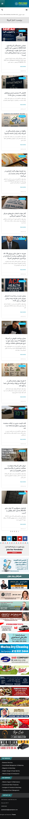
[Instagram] (4, 538)
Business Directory (7, 763)
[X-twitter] (14, 538)
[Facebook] (25, 538)
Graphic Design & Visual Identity (11, 771)
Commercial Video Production (10, 785)
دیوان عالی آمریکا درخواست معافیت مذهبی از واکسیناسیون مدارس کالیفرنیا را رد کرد (15, 468)
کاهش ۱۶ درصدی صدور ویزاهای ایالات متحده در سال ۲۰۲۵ (15, 94)
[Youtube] (19, 538)
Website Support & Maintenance (11, 782)
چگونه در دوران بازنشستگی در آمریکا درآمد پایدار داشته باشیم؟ (15, 132)
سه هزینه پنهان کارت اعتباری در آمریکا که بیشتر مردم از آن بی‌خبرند (15, 173)
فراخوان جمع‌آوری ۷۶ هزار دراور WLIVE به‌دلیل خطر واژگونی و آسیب (15, 510)
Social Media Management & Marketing (12, 765)
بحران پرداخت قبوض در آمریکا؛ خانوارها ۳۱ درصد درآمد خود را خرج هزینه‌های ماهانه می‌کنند (15, 341)
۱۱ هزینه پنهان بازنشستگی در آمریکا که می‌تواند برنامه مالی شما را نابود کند (15, 383)
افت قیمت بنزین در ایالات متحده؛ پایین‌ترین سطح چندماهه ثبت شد (14, 426)
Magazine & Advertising (8, 768)
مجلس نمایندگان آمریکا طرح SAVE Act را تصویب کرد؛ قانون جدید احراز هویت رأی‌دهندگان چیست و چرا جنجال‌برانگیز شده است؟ (15, 50)
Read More (23, 66)
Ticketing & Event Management (10, 790)
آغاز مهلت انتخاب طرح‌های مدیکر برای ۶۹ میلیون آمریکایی (15, 214)
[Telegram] (9, 538)
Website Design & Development (10, 774)
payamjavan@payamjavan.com (9, 810)
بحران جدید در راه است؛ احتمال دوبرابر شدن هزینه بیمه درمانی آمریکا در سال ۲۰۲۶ (15, 298)
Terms (14, 815)
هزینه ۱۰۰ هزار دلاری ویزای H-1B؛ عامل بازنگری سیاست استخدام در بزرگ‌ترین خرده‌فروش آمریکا (14, 256)
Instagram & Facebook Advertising (11, 788)
